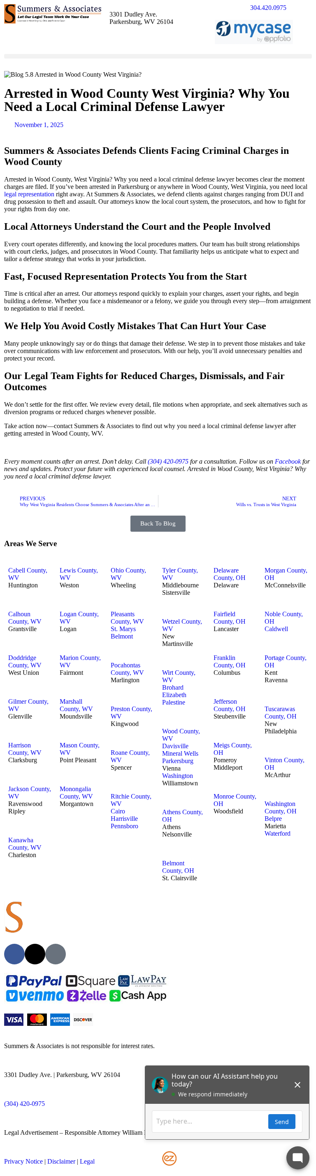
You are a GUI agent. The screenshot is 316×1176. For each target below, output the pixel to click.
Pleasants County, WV (127, 617)
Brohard (173, 687)
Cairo (118, 811)
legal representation (29, 194)
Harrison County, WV (25, 749)
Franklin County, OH (230, 661)
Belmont (122, 636)
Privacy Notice (23, 1161)
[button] (158, 56)
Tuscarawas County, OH (281, 712)
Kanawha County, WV (25, 844)
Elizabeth (174, 694)
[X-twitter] (35, 954)
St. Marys (123, 628)
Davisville (175, 745)
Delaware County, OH (230, 574)
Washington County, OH (281, 807)
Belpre (273, 818)
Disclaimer (61, 1161)
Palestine (173, 702)
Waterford (277, 833)
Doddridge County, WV (25, 661)
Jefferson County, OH (230, 705)
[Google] (55, 954)
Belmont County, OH (178, 867)
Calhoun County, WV (25, 617)
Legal (87, 1161)
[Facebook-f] (14, 954)
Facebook (288, 461)
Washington (177, 775)
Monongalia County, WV (76, 792)
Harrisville (124, 818)
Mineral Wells (180, 753)
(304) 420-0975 (168, 461)
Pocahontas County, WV (127, 669)
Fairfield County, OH (230, 617)
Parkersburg (177, 760)
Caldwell (276, 628)
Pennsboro (124, 826)
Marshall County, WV (76, 705)
